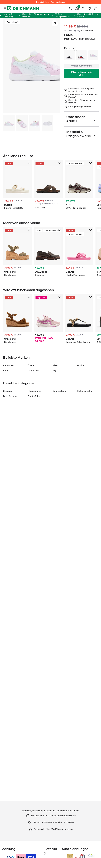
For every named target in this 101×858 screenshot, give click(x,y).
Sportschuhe (60, 391)
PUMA (68, 35)
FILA (5, 370)
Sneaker (7, 391)
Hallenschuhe (84, 391)
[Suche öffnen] (70, 8)
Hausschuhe (34, 391)
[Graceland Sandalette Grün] (17, 252)
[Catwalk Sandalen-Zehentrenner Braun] (79, 319)
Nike (55, 365)
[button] (31, 66)
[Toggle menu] (4, 8)
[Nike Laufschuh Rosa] (48, 319)
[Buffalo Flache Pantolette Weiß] (17, 185)
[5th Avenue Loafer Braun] (48, 252)
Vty (54, 370)
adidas (80, 365)
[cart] (96, 8)
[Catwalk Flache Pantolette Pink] (79, 252)
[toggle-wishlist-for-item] (55, 23)
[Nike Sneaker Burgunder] (79, 185)
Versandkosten (87, 31)
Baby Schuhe (10, 396)
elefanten (8, 365)
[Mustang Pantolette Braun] (48, 185)
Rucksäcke (34, 396)
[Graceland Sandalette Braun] (17, 319)
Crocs (31, 365)
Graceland (33, 370)
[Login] (83, 8)
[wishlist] (89, 8)
